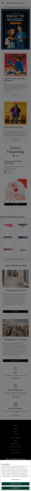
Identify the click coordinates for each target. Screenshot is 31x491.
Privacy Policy (25, 476)
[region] (15, 475)
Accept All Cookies (15, 488)
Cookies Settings (15, 479)
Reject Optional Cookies (15, 483)
